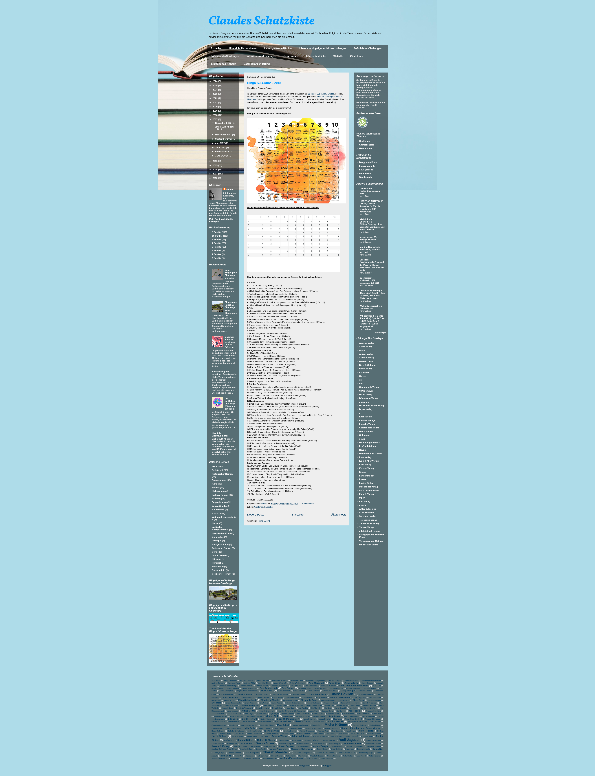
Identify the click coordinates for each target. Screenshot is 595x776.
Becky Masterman (249, 688)
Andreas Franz (234, 683)
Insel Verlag (365, 457)
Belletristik (217, 470)
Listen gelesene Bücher (278, 48)
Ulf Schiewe (263, 756)
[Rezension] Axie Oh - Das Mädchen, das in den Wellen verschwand (372, 296)
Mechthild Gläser (267, 725)
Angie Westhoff (279, 683)
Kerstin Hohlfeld (237, 716)
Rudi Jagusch (349, 740)
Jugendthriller (219, 506)
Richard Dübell (245, 740)
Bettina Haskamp (353, 688)
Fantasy (216, 498)
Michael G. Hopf (359, 725)
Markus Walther (283, 721)
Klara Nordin (288, 716)
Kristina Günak (319, 716)
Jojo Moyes (274, 714)
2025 (215, 85)
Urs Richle (302, 756)
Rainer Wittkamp (300, 736)
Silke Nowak (256, 746)
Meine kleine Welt (369, 237)
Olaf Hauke (239, 733)
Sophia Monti (337, 746)
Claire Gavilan (342, 694)
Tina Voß (239, 756)
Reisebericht (218, 570)
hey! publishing (367, 446)
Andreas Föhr (249, 683)
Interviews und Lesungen (261, 56)
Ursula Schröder (317, 756)
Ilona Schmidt (340, 708)
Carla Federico (314, 691)
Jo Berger (341, 711)
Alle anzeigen (380, 333)
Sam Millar (246, 743)
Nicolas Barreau (290, 731)
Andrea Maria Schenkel (371, 680)
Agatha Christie (246, 680)
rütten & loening (367, 509)
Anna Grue (334, 683)
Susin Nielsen (322, 749)
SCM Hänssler (366, 512)
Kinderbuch (218, 509)
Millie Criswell (264, 728)
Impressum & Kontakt (223, 64)
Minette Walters (279, 728)
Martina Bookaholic (370, 247)
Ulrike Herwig (276, 756)
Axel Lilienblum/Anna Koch (353, 685)
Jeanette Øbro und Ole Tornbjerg (291, 711)
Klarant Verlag (366, 468)
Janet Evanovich (267, 711)
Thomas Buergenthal (303, 753)
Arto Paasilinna (310, 686)
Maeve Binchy (324, 719)
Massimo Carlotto (219, 725)
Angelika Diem (264, 683)
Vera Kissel (361, 756)
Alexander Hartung (280, 680)
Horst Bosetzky (262, 708)
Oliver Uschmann (254, 733)
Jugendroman (219, 502)
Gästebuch (356, 56)
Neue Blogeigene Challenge (231, 273)
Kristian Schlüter (303, 716)
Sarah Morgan (334, 744)
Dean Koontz (321, 698)
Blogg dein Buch (368, 162)
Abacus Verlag (366, 343)
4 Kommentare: (307, 504)
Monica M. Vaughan (313, 728)
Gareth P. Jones (369, 703)
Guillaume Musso (250, 705)
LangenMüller (366, 475)
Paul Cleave (318, 733)
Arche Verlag (365, 346)
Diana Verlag (365, 394)
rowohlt (363, 505)
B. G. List (377, 686)
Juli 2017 (220, 143)
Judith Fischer (288, 714)
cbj (360, 380)
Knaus (362, 472)
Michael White (375, 725)
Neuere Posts (255, 514)
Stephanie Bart (246, 749)
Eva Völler (264, 703)
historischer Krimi (221, 533)
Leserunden (291, 56)
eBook (215, 466)
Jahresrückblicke (316, 56)
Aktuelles (216, 48)
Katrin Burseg (377, 714)
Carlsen (363, 376)
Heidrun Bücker (369, 705)
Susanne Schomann (302, 749)
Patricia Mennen (303, 733)
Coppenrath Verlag (369, 387)
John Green (261, 714)
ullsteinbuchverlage (369, 531)
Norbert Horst (225, 733)
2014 (215, 169)
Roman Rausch (329, 740)
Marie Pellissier (249, 721)
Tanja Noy (378, 749)
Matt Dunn (233, 725)
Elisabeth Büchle (270, 700)
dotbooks (364, 402)
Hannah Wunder (296, 705)
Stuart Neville (261, 749)
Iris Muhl (353, 708)
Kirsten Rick (272, 716)
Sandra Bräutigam (286, 744)
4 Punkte (216, 258)
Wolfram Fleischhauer (291, 758)
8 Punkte (216, 232)
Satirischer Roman (221, 548)
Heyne (362, 450)
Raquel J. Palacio (320, 736)
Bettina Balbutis (336, 688)
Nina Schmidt (337, 731)
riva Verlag (364, 501)
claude (230, 189)
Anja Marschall (316, 683)
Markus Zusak (302, 721)
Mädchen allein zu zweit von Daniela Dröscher (230, 342)
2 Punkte (216, 254)
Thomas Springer (366, 753)
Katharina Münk (332, 714)
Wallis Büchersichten (371, 306)
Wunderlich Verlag (368, 544)
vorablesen (365, 173)
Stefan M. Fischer (373, 746)
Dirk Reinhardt (375, 698)
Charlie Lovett (262, 694)
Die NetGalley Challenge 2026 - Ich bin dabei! (230, 403)
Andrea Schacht (218, 683)
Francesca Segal (330, 703)
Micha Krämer (336, 725)
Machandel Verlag (368, 486)
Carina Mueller (299, 691)
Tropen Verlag (366, 527)
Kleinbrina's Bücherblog (366, 220)
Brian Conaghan (226, 691)
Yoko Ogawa (312, 758)
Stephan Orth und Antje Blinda (224, 749)
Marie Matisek (233, 721)
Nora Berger (351, 731)
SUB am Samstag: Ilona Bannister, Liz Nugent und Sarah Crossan (372, 227)
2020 (215, 106)
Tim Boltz (226, 755)
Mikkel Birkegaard (234, 728)
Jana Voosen (232, 711)
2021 (215, 102)
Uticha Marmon (333, 756)
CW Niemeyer (366, 391)
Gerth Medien (366, 431)
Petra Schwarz (238, 736)
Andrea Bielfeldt (351, 680)
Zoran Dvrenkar (326, 758)
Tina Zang (250, 756)
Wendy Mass (235, 758)
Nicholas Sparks (254, 731)
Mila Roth (250, 728)
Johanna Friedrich (373, 711)
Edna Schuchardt (247, 700)
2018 (215, 115)
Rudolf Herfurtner (373, 740)
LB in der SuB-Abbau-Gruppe (321, 94)
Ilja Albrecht (316, 708)
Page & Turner (366, 494)
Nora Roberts (366, 731)
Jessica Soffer (328, 711)
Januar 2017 (222, 155)
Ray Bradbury (336, 736)
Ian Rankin (303, 708)
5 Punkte (216, 250)
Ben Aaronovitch (269, 688)
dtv (361, 413)
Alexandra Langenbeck (315, 680)
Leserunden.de (367, 166)
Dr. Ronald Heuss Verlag (372, 405)
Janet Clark (248, 710)
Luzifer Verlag (366, 483)
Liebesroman (219, 491)
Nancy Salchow (218, 731)
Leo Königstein (368, 716)
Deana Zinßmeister (340, 697)
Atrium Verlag (366, 354)
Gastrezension (367, 144)
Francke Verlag (367, 424)
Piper (362, 497)
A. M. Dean (216, 680)
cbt (361, 383)
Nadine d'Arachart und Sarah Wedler (360, 728)
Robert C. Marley (266, 740)
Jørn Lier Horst (303, 714)
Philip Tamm (252, 736)
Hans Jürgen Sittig (314, 705)
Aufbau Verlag (366, 357)
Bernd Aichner (320, 688)
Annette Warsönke (279, 686)
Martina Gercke (336, 721)
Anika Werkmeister (297, 683)
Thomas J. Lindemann (324, 753)
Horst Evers (290, 708)
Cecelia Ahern (244, 694)
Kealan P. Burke (220, 716)
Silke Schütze (269, 746)
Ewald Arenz (276, 703)
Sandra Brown (265, 743)
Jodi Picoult (354, 711)
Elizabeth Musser (328, 700)
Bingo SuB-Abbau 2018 (264, 83)
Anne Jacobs (367, 683)
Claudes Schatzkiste (261, 21)
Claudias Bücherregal (371, 290)
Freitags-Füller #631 (369, 239)
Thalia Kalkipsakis (252, 753)
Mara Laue (337, 719)
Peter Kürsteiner (374, 733)
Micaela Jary (316, 725)
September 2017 (224, 139)
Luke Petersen (309, 719)
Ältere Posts (338, 514)
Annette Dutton (262, 686)
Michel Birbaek (218, 728)
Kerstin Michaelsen (254, 716)
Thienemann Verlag (369, 523)
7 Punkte (216, 243)
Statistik (338, 56)
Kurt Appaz (334, 716)
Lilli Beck (233, 719)
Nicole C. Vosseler (307, 731)
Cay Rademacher (226, 694)
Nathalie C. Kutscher (235, 731)
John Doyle (248, 714)
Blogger (327, 765)
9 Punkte (216, 239)
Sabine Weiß (232, 744)
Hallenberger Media (369, 442)
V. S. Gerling (348, 756)
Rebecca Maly (367, 736)
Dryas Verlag (365, 409)
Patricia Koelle (288, 733)
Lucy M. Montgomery (288, 719)
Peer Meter (343, 733)
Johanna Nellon (218, 714)
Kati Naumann (348, 714)
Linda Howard (249, 719)
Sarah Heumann (319, 744)
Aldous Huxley (263, 680)
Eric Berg (216, 702)
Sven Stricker (336, 749)
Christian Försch (298, 694)
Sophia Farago (320, 746)
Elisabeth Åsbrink (290, 700)
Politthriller (218, 566)
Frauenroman (219, 480)
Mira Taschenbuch (369, 490)
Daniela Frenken (292, 698)
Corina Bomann (230, 697)
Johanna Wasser (234, 714)
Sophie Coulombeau (354, 746)
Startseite (298, 514)
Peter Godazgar (357, 733)
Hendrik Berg (227, 708)
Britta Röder (267, 690)
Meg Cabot (283, 725)
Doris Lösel (216, 700)
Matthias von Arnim (249, 725)
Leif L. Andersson (351, 716)
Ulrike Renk (290, 756)
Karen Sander (317, 714)
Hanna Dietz (282, 705)
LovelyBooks (366, 169)
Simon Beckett (286, 746)
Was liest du (365, 177)
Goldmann (364, 435)
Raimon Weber (279, 736)
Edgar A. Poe (229, 700)
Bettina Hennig (370, 688)
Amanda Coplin (335, 680)
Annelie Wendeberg (228, 686)
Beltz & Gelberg (367, 365)
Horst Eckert (277, 708)
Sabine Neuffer (218, 744)
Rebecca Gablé (352, 736)
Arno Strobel (296, 686)
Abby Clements (230, 680)
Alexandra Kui (297, 680)
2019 (215, 111)
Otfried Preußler (271, 733)
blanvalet (364, 372)
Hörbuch (216, 559)
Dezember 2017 (223, 123)
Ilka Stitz (328, 708)
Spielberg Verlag (367, 516)
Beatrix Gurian (217, 688)
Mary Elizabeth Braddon (357, 721)
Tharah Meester (275, 752)
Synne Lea (349, 749)
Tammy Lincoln (363, 749)
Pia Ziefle (264, 736)
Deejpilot (304, 765)
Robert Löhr (284, 740)
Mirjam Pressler (295, 728)
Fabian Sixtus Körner (294, 703)
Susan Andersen (278, 749)
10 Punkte (217, 236)
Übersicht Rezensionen (243, 48)
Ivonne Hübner (368, 708)
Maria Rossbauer (218, 721)
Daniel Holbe (277, 698)
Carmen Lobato (365, 691)
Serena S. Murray (220, 746)
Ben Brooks (288, 688)
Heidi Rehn (355, 705)
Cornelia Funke (248, 698)
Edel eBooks (365, 416)
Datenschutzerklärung (257, 64)
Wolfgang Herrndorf (252, 758)
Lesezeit (364, 259)
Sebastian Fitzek (352, 743)
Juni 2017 (220, 147)
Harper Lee (329, 705)
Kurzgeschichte (220, 544)
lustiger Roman (220, 495)
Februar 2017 (222, 151)
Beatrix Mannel (233, 688)
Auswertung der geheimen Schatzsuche (224, 372)
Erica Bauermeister (233, 703)
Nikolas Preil (323, 731)
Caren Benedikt (283, 691)
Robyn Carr (297, 740)
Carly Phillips (348, 690)
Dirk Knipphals (360, 698)
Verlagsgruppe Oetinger (371, 541)
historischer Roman (222, 474)
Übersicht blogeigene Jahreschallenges (322, 48)
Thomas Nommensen (346, 753)
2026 (215, 81)
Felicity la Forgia (314, 703)
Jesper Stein (313, 711)
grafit (362, 439)
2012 (215, 178)
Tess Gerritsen (235, 753)
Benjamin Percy (305, 688)
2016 (215, 161)
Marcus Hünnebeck (373, 719)
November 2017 (223, 134)
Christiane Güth (317, 694)
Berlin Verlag (365, 368)
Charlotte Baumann (280, 694)
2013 (215, 173)
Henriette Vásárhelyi (244, 708)
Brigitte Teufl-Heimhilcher (246, 691)
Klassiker (217, 513)
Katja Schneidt (363, 714)
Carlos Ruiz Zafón (330, 691)
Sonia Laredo (303, 746)
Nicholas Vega (272, 731)
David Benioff (307, 698)
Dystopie (216, 540)
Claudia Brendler (366, 694)
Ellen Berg (358, 700)
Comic (215, 552)
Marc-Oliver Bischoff (353, 719)
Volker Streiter (375, 756)
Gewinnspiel (365, 148)
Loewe (362, 479)
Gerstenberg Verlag (369, 427)
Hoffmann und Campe (370, 453)
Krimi (214, 484)
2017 (215, 119)
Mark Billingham (264, 721)
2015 (215, 165)
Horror (215, 523)
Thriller (215, 487)
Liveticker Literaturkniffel (220, 434)
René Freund (229, 740)
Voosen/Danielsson (219, 758)
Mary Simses (375, 721)
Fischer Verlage (367, 420)
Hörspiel (216, 563)
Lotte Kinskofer (267, 719)
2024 (215, 89)
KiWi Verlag (365, 464)
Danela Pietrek (263, 698)
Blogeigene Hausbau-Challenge (231, 305)
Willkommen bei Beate (371, 316)
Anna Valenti (351, 683)
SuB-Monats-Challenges (225, 56)
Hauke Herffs (342, 705)
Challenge (258, 507)
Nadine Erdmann (331, 728)
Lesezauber (366, 188)
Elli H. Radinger (374, 700)
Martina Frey (319, 721)
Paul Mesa (331, 733)
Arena (362, 350)
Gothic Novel (219, 555)
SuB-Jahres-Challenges (368, 48)
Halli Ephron (269, 705)
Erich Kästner (250, 703)
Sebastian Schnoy (373, 744)
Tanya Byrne (220, 753)
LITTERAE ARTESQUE (371, 201)
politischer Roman (221, 574)
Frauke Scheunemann (350, 703)
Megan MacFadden (300, 725)
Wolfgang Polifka (270, 758)
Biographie (218, 537)
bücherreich (366, 278)
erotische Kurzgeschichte (220, 528)
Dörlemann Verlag (368, 398)
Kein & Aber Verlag (369, 461)
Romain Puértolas (312, 740)
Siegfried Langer (240, 746)
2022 (215, 98)
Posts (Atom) (264, 521)
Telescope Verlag (368, 520)
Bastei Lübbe (366, 361)
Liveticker (268, 507)
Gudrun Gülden (231, 705)
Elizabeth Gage (309, 700)
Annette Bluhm (245, 686)
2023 (215, 94)
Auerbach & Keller (328, 686)
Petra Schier (219, 736)
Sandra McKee (303, 744)
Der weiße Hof (366, 308)
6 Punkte (216, 247)
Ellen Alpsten (344, 700)
